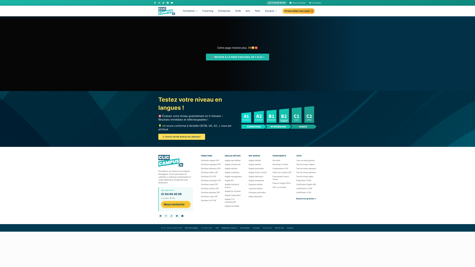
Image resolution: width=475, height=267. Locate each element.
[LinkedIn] (167, 3)
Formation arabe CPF (209, 184)
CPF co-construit (279, 187)
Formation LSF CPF (208, 200)
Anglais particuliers (256, 168)
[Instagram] (159, 3)
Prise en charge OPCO (282, 183)
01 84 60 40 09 (171, 194)
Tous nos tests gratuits (305, 160)
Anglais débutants (256, 176)
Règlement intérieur (229, 228)
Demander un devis (280, 164)
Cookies (290, 228)
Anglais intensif (255, 160)
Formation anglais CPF (210, 160)
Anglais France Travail (257, 172)
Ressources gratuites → (306, 199)
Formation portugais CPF (211, 180)
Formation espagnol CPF (211, 164)
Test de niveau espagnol (306, 168)
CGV (217, 228)
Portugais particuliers (257, 192)
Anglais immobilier (232, 206)
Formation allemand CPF (211, 168)
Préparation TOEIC (303, 180)
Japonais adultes (255, 188)
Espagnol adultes (255, 184)
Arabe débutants (255, 196)
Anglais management (233, 176)
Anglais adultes (255, 164)
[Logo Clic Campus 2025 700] (166, 8)
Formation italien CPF (209, 172)
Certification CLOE (303, 192)
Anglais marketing (232, 172)
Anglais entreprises (256, 180)
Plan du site (279, 228)
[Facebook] (155, 3)
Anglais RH (229, 180)
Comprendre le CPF (280, 168)
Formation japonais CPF (210, 192)
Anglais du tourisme (233, 191)
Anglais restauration (233, 195)
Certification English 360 (306, 184)
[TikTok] (163, 3)
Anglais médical (231, 168)
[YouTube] (172, 3)
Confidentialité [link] (206, 228)
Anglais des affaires (233, 160)
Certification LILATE (304, 188)
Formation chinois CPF (210, 188)
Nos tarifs (276, 160)
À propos (256, 228)
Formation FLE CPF (208, 176)
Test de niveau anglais (305, 164)
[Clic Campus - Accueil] (170, 161)
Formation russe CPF (209, 196)
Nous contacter (174, 204)
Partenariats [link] (267, 228)
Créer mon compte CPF (282, 172)
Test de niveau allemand (306, 172)
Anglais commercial (232, 164)
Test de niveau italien (304, 176)
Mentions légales (191, 228)
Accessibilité (245, 228)
